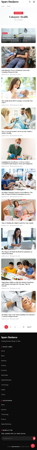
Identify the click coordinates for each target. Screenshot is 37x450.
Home (2, 6)
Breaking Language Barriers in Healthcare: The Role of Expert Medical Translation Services (17, 193)
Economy (4, 370)
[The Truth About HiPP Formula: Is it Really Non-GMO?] (18, 88)
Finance (3, 365)
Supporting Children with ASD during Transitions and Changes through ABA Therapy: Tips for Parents (18, 284)
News (3, 356)
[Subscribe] (34, 438)
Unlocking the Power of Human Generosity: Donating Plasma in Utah (16, 71)
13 (23, 327)
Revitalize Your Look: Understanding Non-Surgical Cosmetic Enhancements (18, 315)
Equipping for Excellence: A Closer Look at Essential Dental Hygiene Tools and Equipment (17, 163)
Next (28, 327)
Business (3, 360)
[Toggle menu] (34, 2)
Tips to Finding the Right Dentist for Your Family (17, 223)
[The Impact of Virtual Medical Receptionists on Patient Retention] (18, 239)
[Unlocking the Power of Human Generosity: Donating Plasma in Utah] (18, 57)
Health (5, 33)
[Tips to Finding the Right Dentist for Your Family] (18, 210)
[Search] (30, 2)
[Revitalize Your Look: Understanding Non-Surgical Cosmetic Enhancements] (18, 301)
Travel (3, 394)
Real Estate (4, 375)
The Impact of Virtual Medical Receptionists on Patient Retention (17, 252)
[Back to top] (33, 446)
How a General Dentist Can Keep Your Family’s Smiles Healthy (17, 132)
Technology (4, 385)
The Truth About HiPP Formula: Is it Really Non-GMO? (17, 102)
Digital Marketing (6, 380)
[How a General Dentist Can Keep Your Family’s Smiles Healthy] (18, 118)
